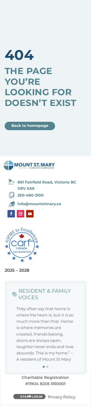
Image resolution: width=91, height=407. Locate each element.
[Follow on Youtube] (30, 213)
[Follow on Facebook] (11, 213)
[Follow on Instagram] (20, 213)
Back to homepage (29, 125)
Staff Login (31, 396)
